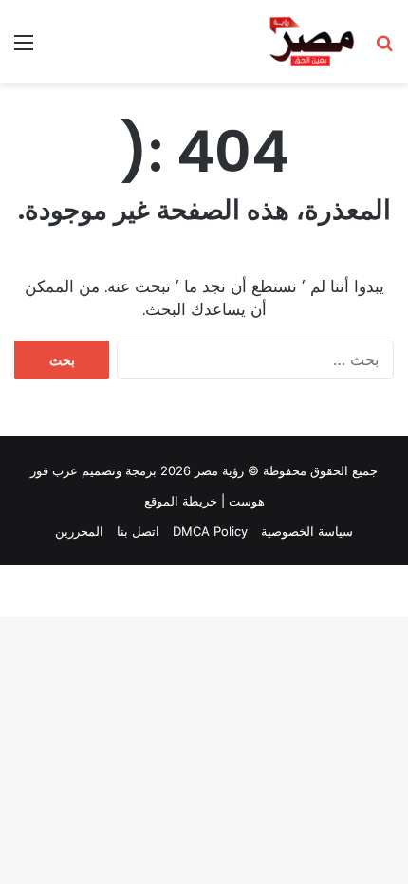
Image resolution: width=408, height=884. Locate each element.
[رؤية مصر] (311, 41)
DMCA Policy (210, 531)
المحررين (79, 531)
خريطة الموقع (180, 500)
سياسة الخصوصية (307, 531)
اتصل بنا (138, 531)
